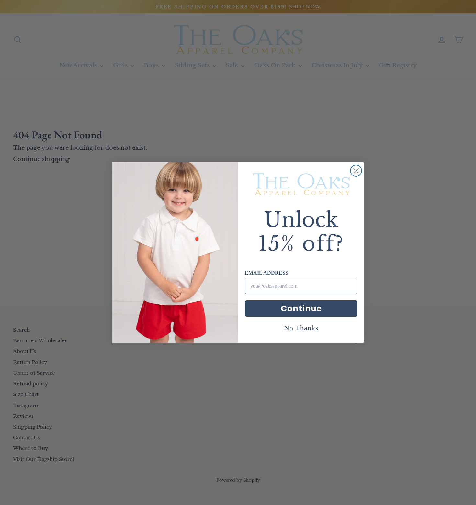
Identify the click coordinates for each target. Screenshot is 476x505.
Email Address (266, 273)
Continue (301, 308)
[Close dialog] (356, 170)
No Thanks (301, 328)
